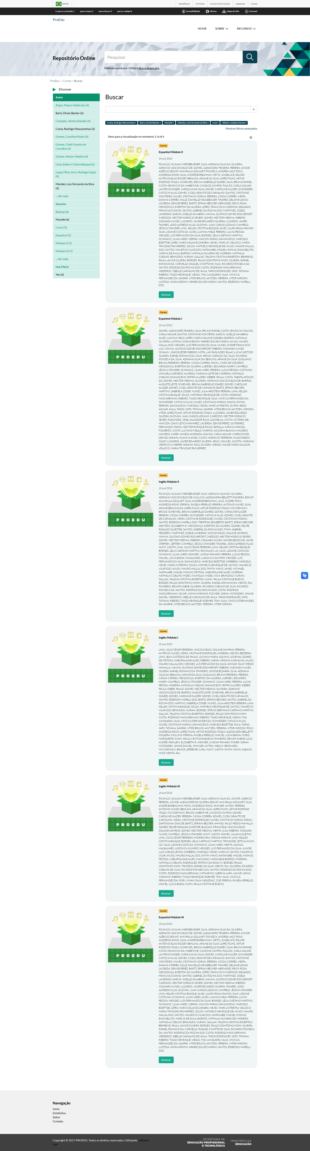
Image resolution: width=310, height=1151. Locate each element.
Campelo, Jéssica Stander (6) (73, 121)
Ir (254, 109)
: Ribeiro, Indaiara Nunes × (234, 122)
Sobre (219, 28)
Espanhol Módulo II (171, 152)
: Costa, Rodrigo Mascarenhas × (121, 122)
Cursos (67, 81)
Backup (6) (62, 211)
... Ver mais (62, 196)
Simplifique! (184, 3)
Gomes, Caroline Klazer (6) (72, 136)
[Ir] (250, 57)
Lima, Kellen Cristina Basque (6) (75, 164)
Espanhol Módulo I (170, 318)
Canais (254, 3)
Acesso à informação (220, 3)
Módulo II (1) (64, 243)
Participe (200, 3)
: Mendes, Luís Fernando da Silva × (193, 122)
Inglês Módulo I (168, 637)
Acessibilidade (193, 11)
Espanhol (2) (63, 235)
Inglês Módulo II (169, 481)
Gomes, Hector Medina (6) (72, 156)
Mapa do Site (233, 11)
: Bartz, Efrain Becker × (150, 122)
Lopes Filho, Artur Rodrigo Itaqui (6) (76, 174)
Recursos (244, 28)
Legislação (240, 3)
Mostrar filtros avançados (241, 128)
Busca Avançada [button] (149, 68)
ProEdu (58, 19)
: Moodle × (169, 122)
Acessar (166, 294)
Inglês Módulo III (169, 786)
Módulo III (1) (64, 251)
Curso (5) (61, 227)
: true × (215, 122)
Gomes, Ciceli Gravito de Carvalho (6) (71, 146)
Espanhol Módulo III (171, 917)
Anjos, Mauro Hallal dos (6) (72, 105)
